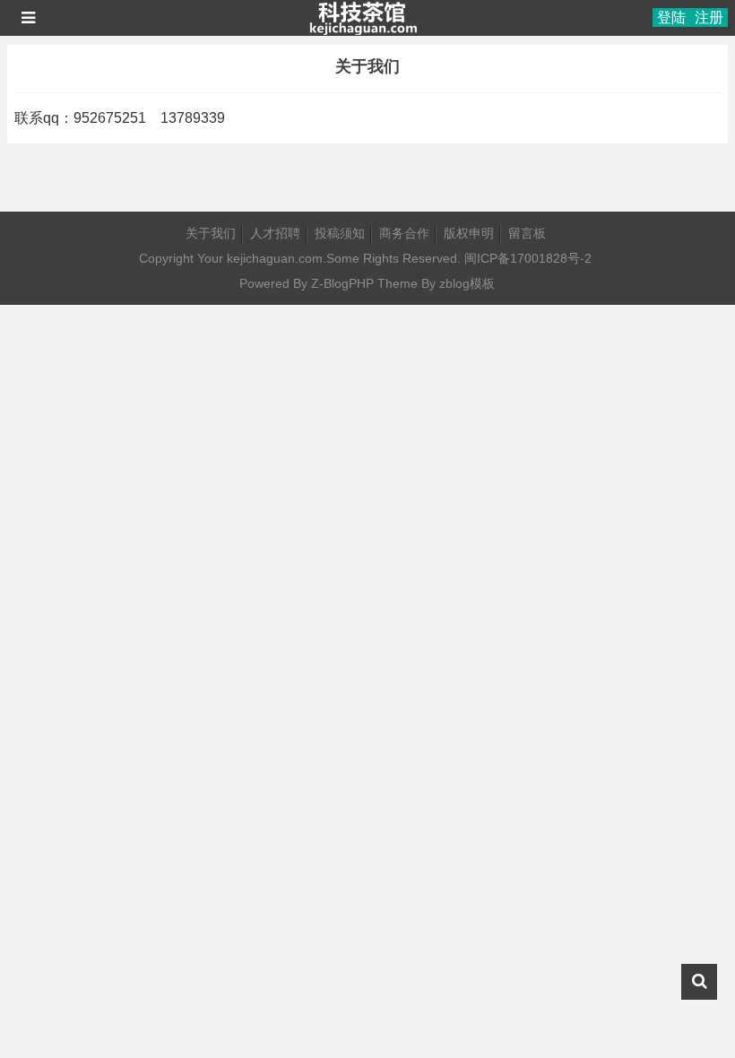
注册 (709, 17)
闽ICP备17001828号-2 (528, 258)
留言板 (527, 233)
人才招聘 (275, 233)
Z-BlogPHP (342, 283)
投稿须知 (340, 233)
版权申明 (469, 233)
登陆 (671, 17)
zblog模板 (467, 283)
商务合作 (404, 233)
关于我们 (211, 233)
